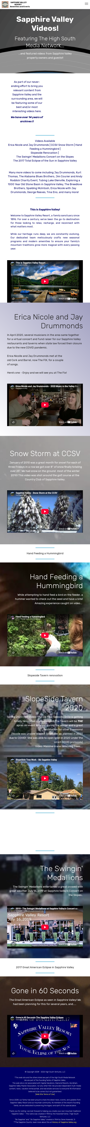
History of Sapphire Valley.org (64, 1122)
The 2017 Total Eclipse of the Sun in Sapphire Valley (45, 160)
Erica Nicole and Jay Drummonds (28, 144)
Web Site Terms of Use (45, 1094)
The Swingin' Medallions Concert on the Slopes (45, 156)
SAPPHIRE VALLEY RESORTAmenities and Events (20, 4)
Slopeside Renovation (44, 152)
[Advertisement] (63, 93)
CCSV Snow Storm (62, 144)
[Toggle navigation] (86, 4)
